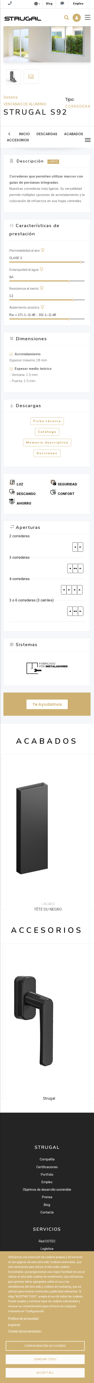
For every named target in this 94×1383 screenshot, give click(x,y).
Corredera (78, 106)
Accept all (45, 1372)
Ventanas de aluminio (25, 104)
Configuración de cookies (45, 1345)
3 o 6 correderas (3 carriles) (31, 600)
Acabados (73, 134)
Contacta (47, 1212)
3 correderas (19, 557)
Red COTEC (47, 1241)
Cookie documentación (24, 1331)
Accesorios (18, 140)
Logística (47, 1249)
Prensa (47, 1197)
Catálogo (47, 432)
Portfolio (47, 1174)
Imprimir (14, 1325)
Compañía (47, 1159)
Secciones (47, 453)
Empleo (47, 1182)
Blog (47, 1205)
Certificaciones (47, 1167)
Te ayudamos (47, 704)
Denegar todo (45, 1359)
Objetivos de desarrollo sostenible (47, 1189)
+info (53, 161)
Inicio (24, 134)
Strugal (47, 1098)
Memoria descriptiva (47, 442)
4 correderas (19, 579)
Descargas (47, 134)
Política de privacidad (23, 1318)
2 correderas (19, 536)
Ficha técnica (47, 421)
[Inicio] (22, 17)
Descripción (30, 161)
